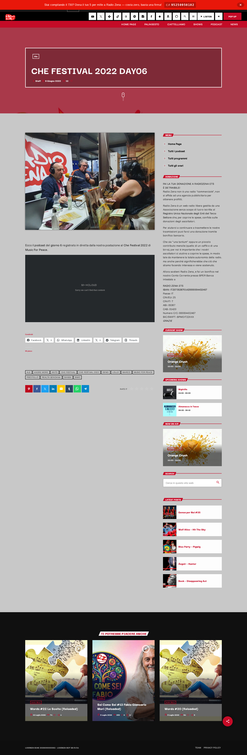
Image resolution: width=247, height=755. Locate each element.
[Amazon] (168, 16)
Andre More (41, 372)
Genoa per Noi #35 (189, 512)
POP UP (232, 16)
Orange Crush (178, 361)
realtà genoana (51, 377)
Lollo (115, 372)
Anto (54, 372)
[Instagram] (143, 16)
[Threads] (126, 16)
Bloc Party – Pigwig (189, 546)
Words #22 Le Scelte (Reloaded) (54, 708)
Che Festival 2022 (89, 372)
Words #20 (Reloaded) (181, 708)
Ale (36, 56)
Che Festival (68, 372)
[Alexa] (176, 16)
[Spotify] (134, 16)
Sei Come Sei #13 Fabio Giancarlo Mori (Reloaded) (121, 706)
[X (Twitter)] (101, 16)
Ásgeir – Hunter (187, 564)
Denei (106, 372)
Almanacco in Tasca (188, 406)
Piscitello (32, 377)
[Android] (159, 16)
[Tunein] (109, 16)
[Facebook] (151, 16)
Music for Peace (143, 372)
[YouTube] (92, 16)
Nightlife (182, 389)
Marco (126, 372)
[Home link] (10, 16)
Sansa (67, 377)
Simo (77, 377)
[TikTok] (117, 16)
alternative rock (175, 355)
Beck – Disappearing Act (192, 581)
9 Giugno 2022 (51, 81)
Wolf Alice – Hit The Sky (192, 529)
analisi (101, 698)
